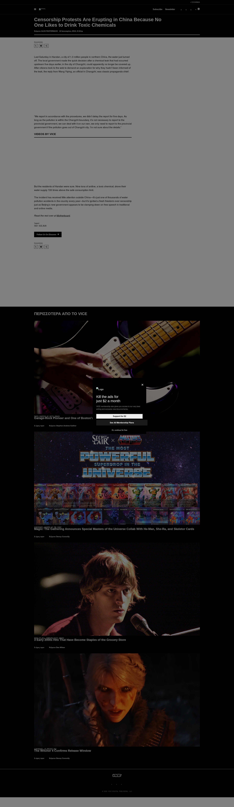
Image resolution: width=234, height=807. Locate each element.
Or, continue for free (119, 430)
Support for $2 (119, 416)
